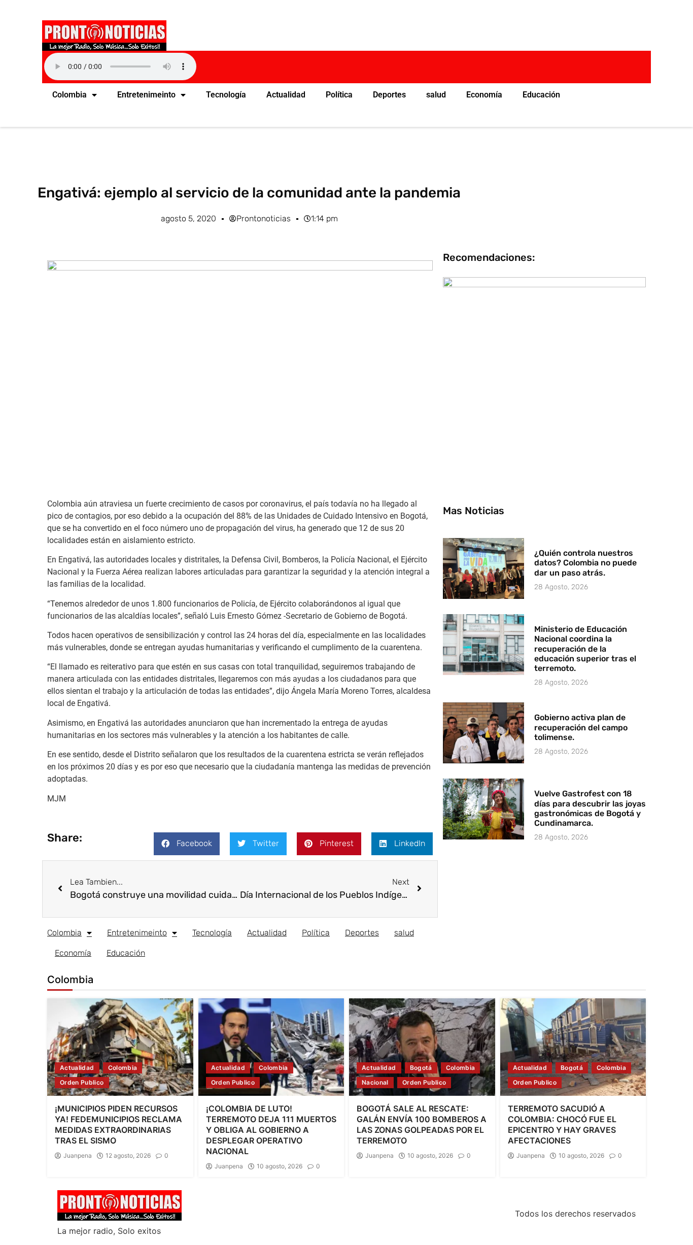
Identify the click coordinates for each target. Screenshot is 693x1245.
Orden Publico (82, 1082)
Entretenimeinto (146, 94)
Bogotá (421, 1067)
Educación (541, 94)
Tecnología (226, 94)
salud (436, 94)
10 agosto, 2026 (279, 1166)
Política (339, 94)
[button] (187, 843)
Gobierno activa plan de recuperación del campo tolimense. (581, 727)
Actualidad (285, 94)
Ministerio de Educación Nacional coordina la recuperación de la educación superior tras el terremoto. (585, 648)
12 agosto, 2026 (128, 1156)
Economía (484, 94)
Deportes (389, 94)
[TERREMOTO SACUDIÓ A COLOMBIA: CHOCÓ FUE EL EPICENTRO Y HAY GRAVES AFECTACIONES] (573, 1047)
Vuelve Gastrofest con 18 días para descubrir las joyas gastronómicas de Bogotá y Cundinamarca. (590, 808)
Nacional (375, 1082)
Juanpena (77, 1156)
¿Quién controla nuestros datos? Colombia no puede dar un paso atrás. (585, 562)
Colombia (69, 94)
